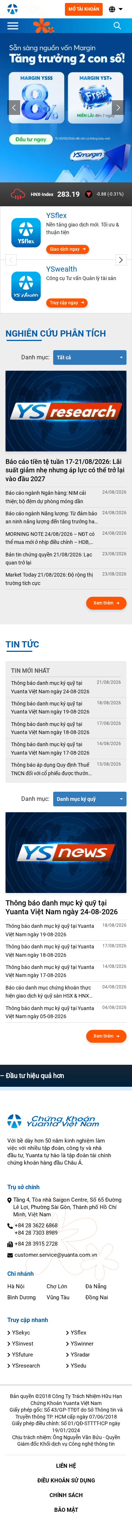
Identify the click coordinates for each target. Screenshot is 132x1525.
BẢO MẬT (66, 1510)
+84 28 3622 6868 (36, 1225)
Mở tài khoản (84, 9)
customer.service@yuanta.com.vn (56, 1255)
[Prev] (13, 107)
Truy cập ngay (64, 302)
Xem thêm (103, 603)
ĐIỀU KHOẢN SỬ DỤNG (66, 1480)
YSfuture (22, 1354)
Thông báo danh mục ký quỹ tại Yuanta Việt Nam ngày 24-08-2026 (50, 687)
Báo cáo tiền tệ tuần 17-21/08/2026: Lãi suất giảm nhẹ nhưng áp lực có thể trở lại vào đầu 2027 (65, 470)
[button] (115, 9)
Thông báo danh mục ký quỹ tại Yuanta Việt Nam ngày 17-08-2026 (50, 748)
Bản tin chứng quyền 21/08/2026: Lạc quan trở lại (49, 559)
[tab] (35, 357)
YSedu (78, 1365)
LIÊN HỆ (66, 1466)
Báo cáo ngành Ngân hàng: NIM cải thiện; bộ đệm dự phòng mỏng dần (46, 497)
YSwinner (82, 1343)
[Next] (118, 107)
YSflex (78, 1332)
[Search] (117, 25)
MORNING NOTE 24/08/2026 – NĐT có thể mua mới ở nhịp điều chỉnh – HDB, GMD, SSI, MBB (50, 539)
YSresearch (26, 1365)
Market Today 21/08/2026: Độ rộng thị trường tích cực (49, 579)
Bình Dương (21, 1297)
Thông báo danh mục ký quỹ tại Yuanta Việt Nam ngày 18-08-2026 (50, 728)
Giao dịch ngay (65, 249)
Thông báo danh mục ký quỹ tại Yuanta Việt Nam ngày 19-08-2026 (50, 708)
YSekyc (21, 1332)
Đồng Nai (96, 1297)
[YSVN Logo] (12, 9)
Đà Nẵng (95, 1286)
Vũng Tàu (58, 1297)
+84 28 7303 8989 (36, 1233)
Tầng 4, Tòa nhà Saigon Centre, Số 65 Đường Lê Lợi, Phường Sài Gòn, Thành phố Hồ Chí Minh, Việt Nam (67, 1207)
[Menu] (14, 25)
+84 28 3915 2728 (36, 1244)
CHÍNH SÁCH (66, 1495)
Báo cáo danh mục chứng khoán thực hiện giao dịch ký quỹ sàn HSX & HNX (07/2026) (48, 992)
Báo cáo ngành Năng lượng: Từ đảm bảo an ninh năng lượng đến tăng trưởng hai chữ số (51, 518)
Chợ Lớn (57, 1286)
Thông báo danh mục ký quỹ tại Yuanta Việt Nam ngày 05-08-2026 (50, 1012)
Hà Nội (16, 1286)
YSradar (80, 1354)
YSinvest (22, 1343)
